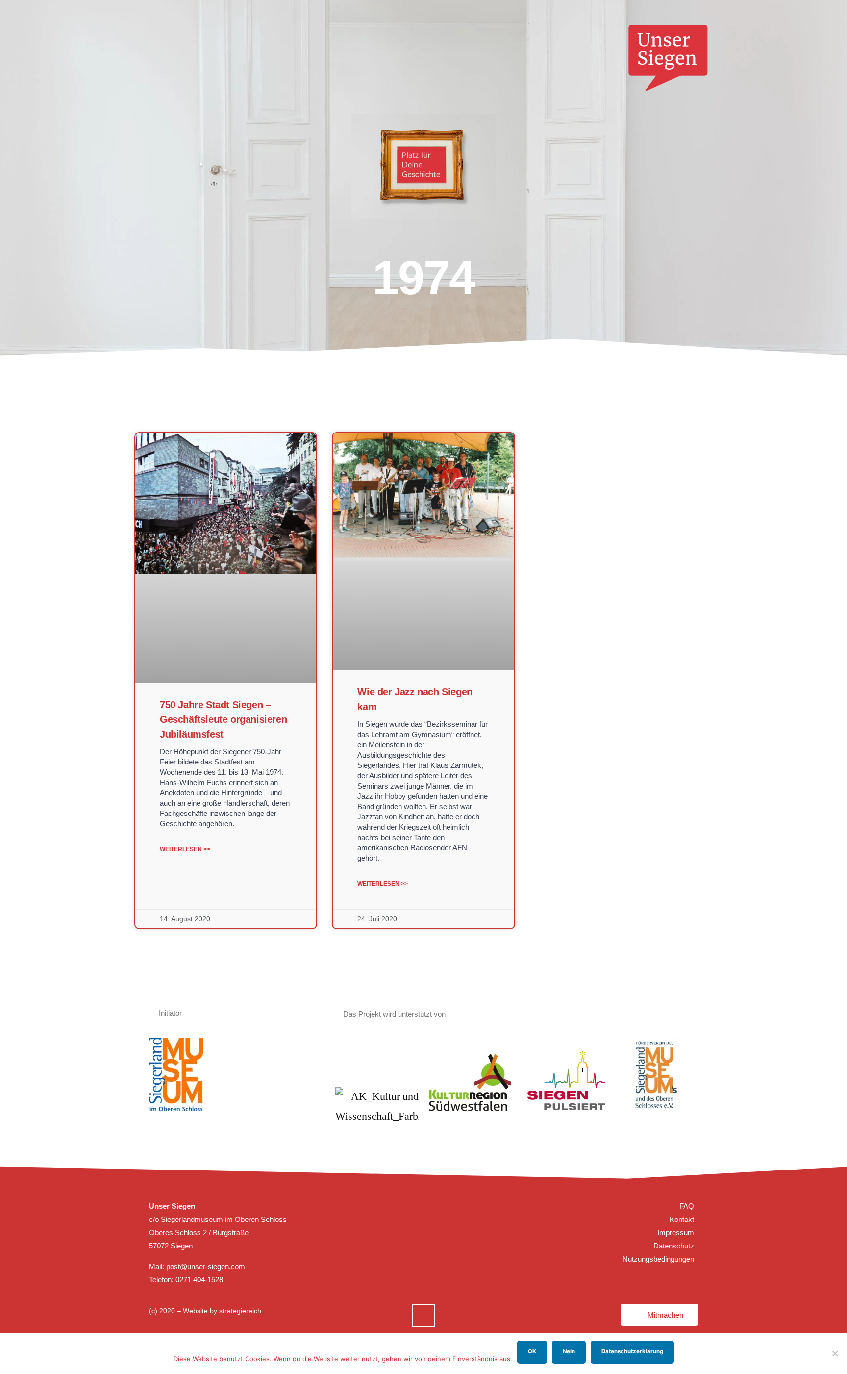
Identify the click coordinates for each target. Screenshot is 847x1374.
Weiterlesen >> (185, 849)
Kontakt (682, 1219)
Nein (569, 1351)
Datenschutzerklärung (632, 1351)
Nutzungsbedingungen (658, 1259)
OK (532, 1351)
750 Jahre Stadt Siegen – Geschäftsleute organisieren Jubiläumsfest (223, 719)
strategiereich (240, 1311)
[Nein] (835, 1353)
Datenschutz (673, 1246)
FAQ (686, 1206)
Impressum (675, 1232)
